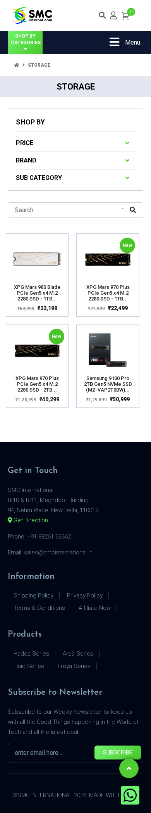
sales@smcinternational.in (58, 552)
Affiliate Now (95, 607)
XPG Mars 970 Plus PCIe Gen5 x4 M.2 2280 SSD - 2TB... (37, 384)
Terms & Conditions (39, 607)
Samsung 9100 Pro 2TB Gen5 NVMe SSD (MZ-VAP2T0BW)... (108, 384)
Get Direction (30, 520)
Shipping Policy (33, 595)
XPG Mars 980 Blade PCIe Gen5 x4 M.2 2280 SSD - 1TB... (37, 293)
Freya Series (74, 666)
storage (39, 65)
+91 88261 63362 (49, 536)
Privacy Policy (85, 595)
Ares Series (78, 653)
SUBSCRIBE (117, 752)
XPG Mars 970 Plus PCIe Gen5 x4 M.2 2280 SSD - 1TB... (108, 293)
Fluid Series (29, 666)
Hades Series (31, 653)
